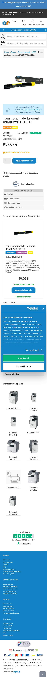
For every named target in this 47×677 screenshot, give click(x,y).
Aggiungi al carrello (24, 161)
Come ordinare (8, 584)
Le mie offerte (8, 626)
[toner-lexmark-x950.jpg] (13, 397)
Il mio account (8, 623)
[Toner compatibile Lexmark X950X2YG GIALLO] (23, 232)
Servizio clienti (8, 635)
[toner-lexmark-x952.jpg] (34, 422)
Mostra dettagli (32, 350)
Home (6, 52)
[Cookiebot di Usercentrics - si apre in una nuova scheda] (28, 308)
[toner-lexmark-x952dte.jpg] (34, 446)
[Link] (13, 477)
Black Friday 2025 (8, 574)
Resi (4, 633)
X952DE (13, 458)
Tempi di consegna (9, 591)
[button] (15, 21)
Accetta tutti (23, 358)
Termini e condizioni (10, 593)
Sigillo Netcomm (8, 608)
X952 (33, 433)
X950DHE (13, 434)
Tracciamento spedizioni (11, 630)
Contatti (5, 564)
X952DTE (34, 458)
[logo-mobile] (6, 23)
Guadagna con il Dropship (11, 571)
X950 (34, 52)
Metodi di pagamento (10, 586)
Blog (4, 567)
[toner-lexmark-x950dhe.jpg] (13, 422)
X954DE (34, 489)
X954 (13, 488)
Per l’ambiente (8, 562)
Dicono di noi (7, 604)
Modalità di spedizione (10, 589)
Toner (13, 52)
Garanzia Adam (8, 606)
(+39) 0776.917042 (31, 110)
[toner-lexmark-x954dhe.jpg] (13, 501)
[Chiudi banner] (43, 308)
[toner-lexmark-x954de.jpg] (34, 477)
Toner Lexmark (24, 52)
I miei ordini (7, 628)
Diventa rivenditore (9, 569)
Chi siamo (6, 560)
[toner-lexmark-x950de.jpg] (34, 397)
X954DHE (13, 513)
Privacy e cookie (8, 611)
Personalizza (22, 366)
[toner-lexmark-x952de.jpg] (13, 446)
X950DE (34, 409)
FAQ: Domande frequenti (11, 613)
